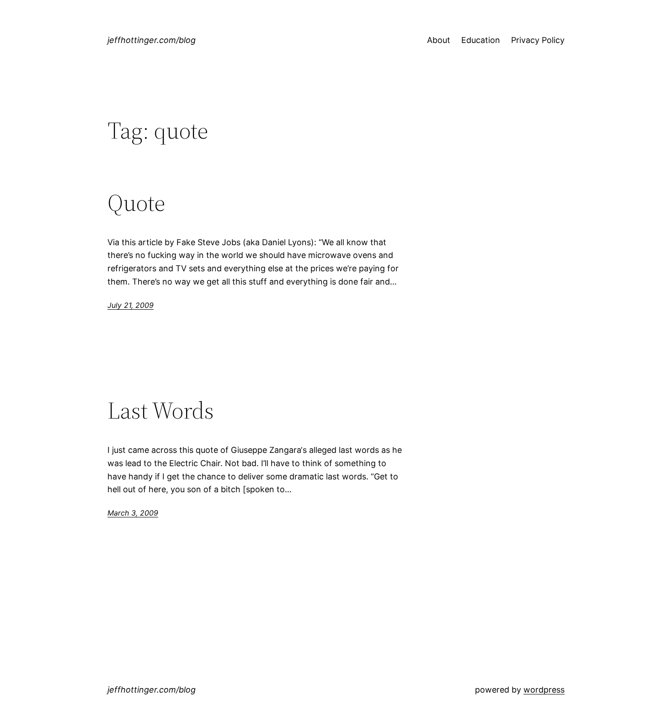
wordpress (544, 689)
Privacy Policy (538, 40)
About (438, 40)
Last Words (160, 410)
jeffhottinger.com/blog (151, 40)
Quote (136, 202)
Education (480, 40)
